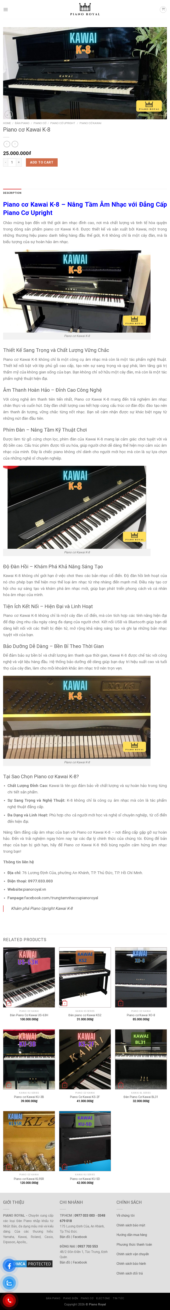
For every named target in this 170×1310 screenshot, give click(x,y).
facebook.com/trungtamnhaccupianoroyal (61, 897)
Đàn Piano (22, 123)
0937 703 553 (88, 1246)
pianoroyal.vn (34, 889)
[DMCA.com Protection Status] (28, 1264)
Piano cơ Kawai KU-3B (29, 1097)
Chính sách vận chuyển (133, 1254)
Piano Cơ (40, 123)
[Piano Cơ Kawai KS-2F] (85, 1059)
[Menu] (5, 9)
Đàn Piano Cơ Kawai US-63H (29, 1015)
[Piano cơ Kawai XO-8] (141, 977)
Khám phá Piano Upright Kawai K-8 (42, 908)
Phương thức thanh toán (134, 1245)
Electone (103, 1298)
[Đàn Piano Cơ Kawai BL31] (141, 1059)
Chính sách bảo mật (131, 1225)
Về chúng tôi (126, 1215)
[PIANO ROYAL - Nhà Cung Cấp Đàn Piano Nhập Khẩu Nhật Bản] (85, 9)
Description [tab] (12, 192)
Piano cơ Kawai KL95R (29, 1179)
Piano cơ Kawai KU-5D (85, 1179)
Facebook (80, 1237)
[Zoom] (9, 114)
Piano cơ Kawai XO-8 (141, 1015)
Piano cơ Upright (62, 123)
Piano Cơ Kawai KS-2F (85, 1097)
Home (7, 123)
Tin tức (118, 1298)
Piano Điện (70, 1298)
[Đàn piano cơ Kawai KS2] (85, 977)
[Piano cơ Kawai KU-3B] (29, 1059)
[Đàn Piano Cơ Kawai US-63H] (29, 977)
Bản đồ (65, 1237)
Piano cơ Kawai (90, 123)
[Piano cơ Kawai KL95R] (29, 1141)
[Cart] (163, 9)
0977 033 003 (84, 1215)
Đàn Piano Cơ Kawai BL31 (141, 1097)
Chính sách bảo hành (131, 1264)
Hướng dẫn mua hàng (132, 1235)
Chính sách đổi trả (130, 1273)
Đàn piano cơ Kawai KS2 (84, 1015)
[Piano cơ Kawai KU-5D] (85, 1141)
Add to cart (41, 162)
